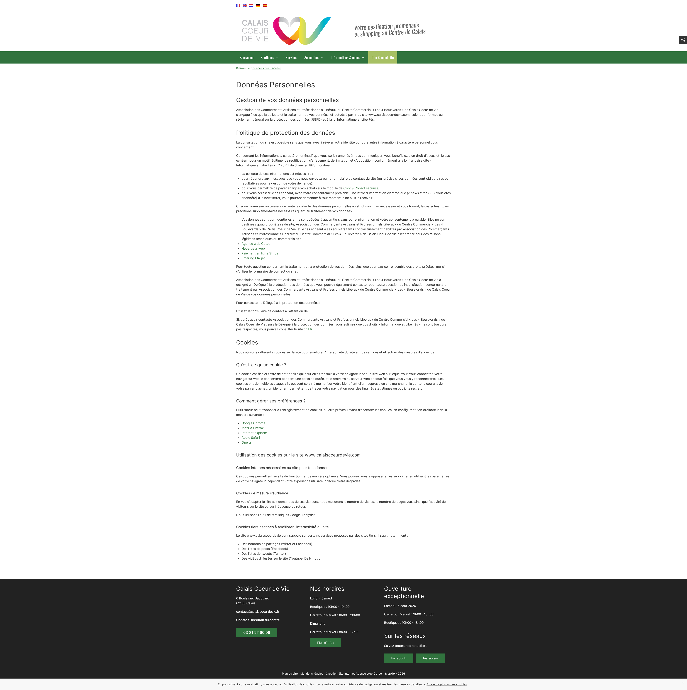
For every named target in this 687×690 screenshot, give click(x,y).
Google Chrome (253, 423)
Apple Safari (251, 437)
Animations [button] (311, 57)
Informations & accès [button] (345, 57)
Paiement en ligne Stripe (260, 253)
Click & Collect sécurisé (360, 188)
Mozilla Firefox (253, 428)
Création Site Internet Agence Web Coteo (354, 673)
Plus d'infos (325, 643)
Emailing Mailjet (253, 258)
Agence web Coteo (256, 244)
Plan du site (290, 673)
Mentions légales (311, 673)
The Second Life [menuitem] (383, 57)
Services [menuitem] (291, 57)
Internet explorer (254, 433)
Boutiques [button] (267, 57)
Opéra (246, 442)
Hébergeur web (253, 248)
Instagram (430, 658)
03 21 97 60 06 (256, 632)
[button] (683, 40)
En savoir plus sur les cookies (447, 684)
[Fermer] (683, 683)
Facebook (398, 658)
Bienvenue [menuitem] (247, 57)
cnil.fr (308, 329)
